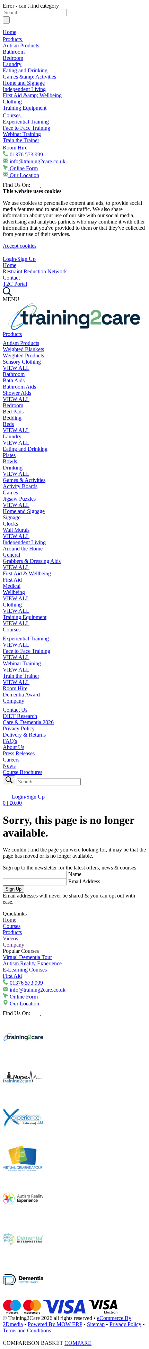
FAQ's (10, 741)
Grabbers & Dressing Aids (32, 561)
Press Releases (19, 753)
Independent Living (24, 89)
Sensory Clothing (22, 362)
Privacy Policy (19, 728)
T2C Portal (15, 284)
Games (10, 492)
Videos (10, 938)
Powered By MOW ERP (55, 1324)
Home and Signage (24, 83)
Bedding (12, 418)
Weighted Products (23, 355)
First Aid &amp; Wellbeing (32, 95)
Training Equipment (24, 108)
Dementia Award (21, 695)
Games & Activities (24, 480)
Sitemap (96, 1324)
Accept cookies (19, 246)
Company (13, 701)
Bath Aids (14, 380)
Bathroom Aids (19, 387)
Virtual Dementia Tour (27, 957)
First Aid (12, 580)
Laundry (12, 64)
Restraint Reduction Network (35, 271)
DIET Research (20, 716)
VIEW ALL (16, 368)
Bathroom (14, 52)
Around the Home (23, 549)
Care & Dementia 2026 (28, 722)
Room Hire (16, 148)
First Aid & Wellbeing (27, 573)
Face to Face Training (26, 128)
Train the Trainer (21, 140)
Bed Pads (13, 411)
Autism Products (21, 45)
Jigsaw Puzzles (19, 499)
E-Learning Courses (25, 970)
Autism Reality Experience (32, 963)
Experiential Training (26, 122)
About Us (13, 747)
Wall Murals (16, 530)
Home (9, 32)
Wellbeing (14, 592)
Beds (8, 424)
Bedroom (13, 58)
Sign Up (13, 889)
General (11, 555)
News (9, 766)
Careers (11, 760)
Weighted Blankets (23, 349)
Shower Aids (17, 393)
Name (74, 874)
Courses (12, 115)
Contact (11, 278)
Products (13, 39)
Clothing (12, 101)
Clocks (10, 524)
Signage (11, 517)
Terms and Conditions (27, 1330)
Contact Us (15, 710)
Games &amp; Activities (29, 77)
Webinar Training (22, 134)
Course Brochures (22, 772)
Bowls (10, 461)
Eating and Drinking (25, 70)
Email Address (84, 881)
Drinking (13, 468)
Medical (11, 586)
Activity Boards (20, 486)
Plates (9, 455)
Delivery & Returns (24, 735)
